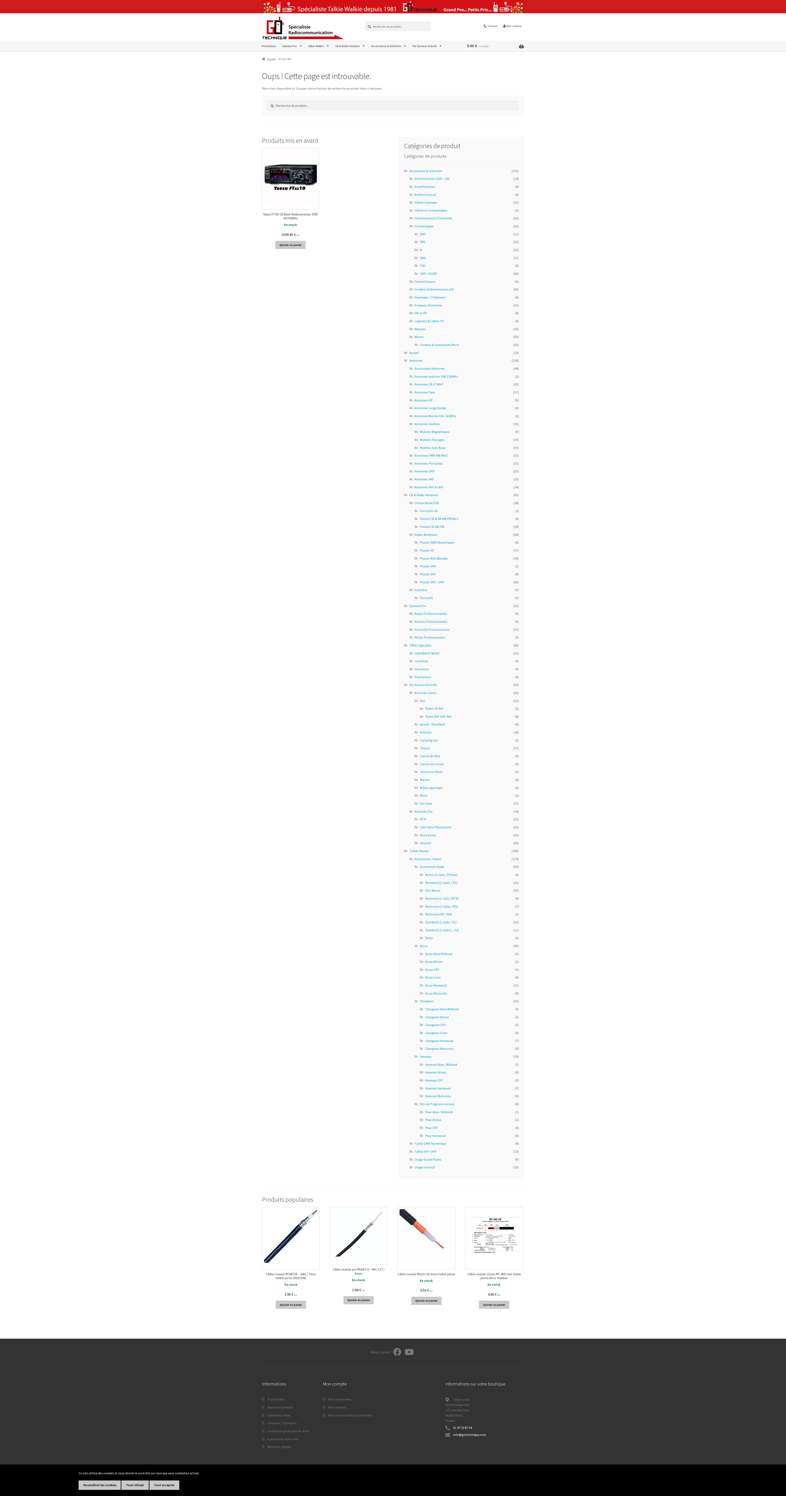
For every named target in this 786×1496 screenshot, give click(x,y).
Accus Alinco (433, 962)
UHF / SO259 (428, 273)
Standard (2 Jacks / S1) (440, 922)
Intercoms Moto (431, 772)
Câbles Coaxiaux (425, 202)
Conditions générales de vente (288, 1431)
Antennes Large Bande (430, 408)
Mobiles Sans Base (432, 448)
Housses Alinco (435, 1072)
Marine (424, 780)
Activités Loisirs (425, 693)
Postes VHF (428, 574)
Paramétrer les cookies (99, 1485)
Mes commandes (339, 1399)
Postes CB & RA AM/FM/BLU (439, 519)
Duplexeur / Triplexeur (429, 297)
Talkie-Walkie (316, 46)
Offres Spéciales (420, 645)
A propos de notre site (282, 1439)
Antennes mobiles (427, 424)
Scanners (420, 590)
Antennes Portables (428, 463)
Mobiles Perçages (432, 440)
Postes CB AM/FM (432, 527)
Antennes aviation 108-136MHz (436, 376)
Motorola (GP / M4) (438, 914)
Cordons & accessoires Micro (439, 345)
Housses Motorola (438, 1096)
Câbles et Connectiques (430, 210)
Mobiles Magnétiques (434, 432)
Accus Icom (433, 977)
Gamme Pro (289, 46)
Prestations (422, 677)
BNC (423, 234)
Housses (425, 1056)
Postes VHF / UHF (432, 582)
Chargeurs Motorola (439, 1049)
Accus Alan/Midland (438, 954)
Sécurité (425, 843)
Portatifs (426, 598)
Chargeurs (427, 1001)
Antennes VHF (424, 479)
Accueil (271, 59)
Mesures (420, 329)
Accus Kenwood (436, 985)
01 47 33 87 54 (463, 1428)
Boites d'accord (425, 195)
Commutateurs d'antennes (433, 218)
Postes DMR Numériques (437, 542)
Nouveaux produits (280, 1407)
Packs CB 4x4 (434, 708)
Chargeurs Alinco (437, 1017)
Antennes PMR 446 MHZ (431, 455)
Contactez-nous (278, 1415)
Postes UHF (428, 566)
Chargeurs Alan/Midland (442, 1009)
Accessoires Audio (432, 867)
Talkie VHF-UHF (425, 1151)
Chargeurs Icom (436, 1033)
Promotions (269, 46)
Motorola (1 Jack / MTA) (441, 898)
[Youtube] (409, 1352)
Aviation (425, 732)
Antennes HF (423, 400)
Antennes (416, 360)
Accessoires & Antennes (386, 46)
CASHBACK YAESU (426, 653)
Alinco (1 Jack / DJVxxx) (441, 875)
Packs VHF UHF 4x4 (438, 716)
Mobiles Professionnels (430, 622)
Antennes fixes (424, 392)
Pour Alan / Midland (438, 1112)
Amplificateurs (424, 187)
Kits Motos (432, 890)
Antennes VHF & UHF (428, 487)
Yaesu (429, 938)
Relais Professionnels (429, 637)
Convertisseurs (424, 281)
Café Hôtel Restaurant (436, 827)
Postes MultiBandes (434, 558)
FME (423, 242)
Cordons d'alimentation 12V (434, 289)
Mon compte (514, 26)
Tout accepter (164, 1485)
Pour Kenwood (435, 1136)
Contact (492, 26)
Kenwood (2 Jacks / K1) (441, 883)
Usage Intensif (424, 1167)
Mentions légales (279, 1447)
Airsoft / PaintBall (432, 724)
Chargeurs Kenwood (439, 1041)
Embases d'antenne (428, 305)
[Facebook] (397, 1352)
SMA (423, 258)
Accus (424, 946)
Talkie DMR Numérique (430, 1143)
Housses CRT (434, 1080)
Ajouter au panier (290, 245)
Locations (421, 661)
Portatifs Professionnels (431, 629)
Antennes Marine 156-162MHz (435, 416)
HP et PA (420, 313)
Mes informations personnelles (350, 1415)
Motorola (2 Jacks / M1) (441, 906)
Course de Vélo (430, 756)
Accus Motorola (436, 993)
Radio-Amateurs (425, 535)
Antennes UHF (424, 471)
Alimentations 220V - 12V (431, 179)
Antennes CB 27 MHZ (429, 384)
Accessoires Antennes (429, 368)
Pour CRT (431, 1128)
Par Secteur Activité (424, 46)
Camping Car (429, 740)
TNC (423, 266)
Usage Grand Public (428, 1159)
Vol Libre (426, 803)
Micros (419, 337)
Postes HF (427, 550)
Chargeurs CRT (435, 1025)
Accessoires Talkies (427, 859)
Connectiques (424, 226)
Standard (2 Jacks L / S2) (442, 930)
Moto (423, 795)
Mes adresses (337, 1407)
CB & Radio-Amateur (347, 46)
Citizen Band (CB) (426, 503)
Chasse (425, 748)
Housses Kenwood (438, 1088)
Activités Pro (423, 811)
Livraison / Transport (282, 1423)
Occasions (421, 669)
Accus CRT (432, 970)
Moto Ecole (428, 835)
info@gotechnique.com (469, 1435)
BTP (423, 819)
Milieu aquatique (431, 788)
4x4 (422, 701)
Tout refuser (135, 1485)
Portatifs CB (428, 511)
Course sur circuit (432, 764)
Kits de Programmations (437, 1104)
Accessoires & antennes (425, 171)
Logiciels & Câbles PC (429, 321)
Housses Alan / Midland (441, 1064)
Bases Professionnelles (430, 614)
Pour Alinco (433, 1120)
